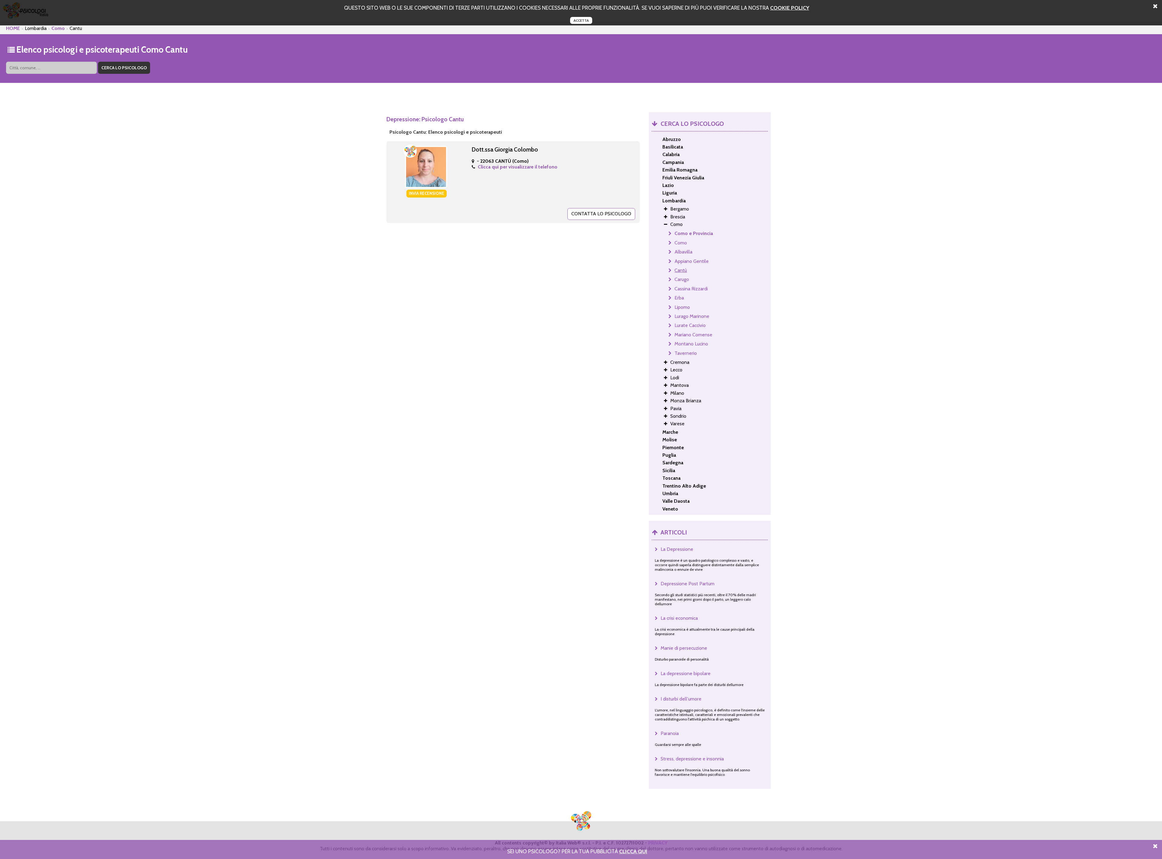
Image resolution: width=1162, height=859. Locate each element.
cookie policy (789, 8)
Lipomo (682, 307)
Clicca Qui (633, 851)
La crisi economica (679, 618)
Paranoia (670, 733)
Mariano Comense (693, 335)
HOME (13, 28)
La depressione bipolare (686, 673)
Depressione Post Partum (687, 583)
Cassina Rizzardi (691, 289)
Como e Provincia (694, 233)
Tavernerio (686, 353)
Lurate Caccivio (690, 325)
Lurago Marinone (692, 316)
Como (58, 28)
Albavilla (683, 252)
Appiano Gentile (692, 261)
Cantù (681, 270)
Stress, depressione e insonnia (692, 759)
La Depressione (677, 549)
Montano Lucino (691, 344)
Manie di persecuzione (684, 648)
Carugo (682, 279)
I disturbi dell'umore (681, 699)
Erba (679, 298)
